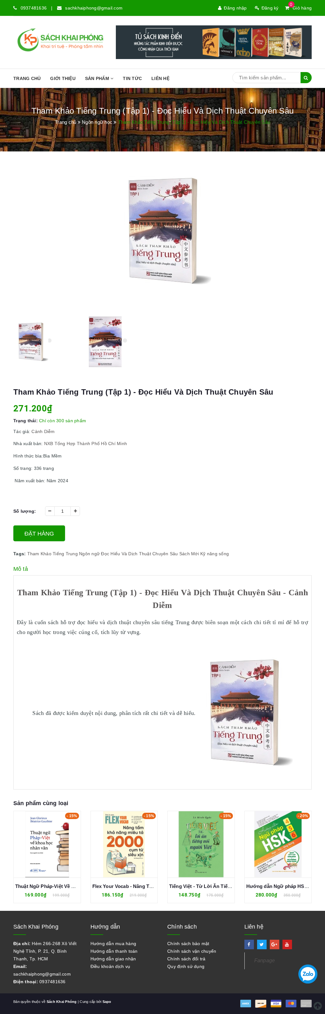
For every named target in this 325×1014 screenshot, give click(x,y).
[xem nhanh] (54, 846)
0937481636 (34, 7)
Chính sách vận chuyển (191, 951)
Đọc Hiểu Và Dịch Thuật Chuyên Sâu (139, 553)
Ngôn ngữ (89, 553)
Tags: (20, 553)
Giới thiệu (63, 78)
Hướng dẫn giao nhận (113, 958)
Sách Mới (189, 553)
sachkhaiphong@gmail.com (94, 7)
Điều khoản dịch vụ (110, 966)
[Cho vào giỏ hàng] (40, 846)
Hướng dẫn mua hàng (113, 943)
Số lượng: (24, 511)
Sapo (107, 1002)
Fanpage (264, 960)
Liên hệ (160, 78)
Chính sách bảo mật (188, 943)
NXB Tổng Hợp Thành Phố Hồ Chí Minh (85, 443)
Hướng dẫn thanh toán (114, 951)
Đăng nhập (235, 7)
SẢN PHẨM (97, 78)
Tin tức (132, 78)
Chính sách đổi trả (186, 958)
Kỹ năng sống (214, 553)
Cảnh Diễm (43, 431)
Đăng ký (270, 7)
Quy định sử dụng (185, 966)
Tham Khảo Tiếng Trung (52, 553)
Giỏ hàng (301, 7)
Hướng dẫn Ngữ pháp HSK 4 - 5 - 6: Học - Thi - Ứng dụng (234, 886)
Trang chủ (27, 78)
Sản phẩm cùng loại (40, 803)
